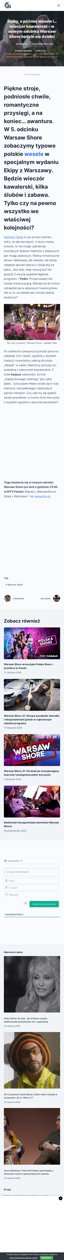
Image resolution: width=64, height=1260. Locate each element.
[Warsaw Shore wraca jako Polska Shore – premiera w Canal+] (32, 643)
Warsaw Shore (14, 584)
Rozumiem (46, 1258)
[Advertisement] (32, 442)
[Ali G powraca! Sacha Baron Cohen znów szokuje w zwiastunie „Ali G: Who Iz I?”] (32, 1060)
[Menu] (58, 5)
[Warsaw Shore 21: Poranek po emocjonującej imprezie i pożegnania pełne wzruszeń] (32, 750)
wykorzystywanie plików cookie (23, 1258)
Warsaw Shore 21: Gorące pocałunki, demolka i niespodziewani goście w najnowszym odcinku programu (31, 719)
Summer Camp (13, 237)
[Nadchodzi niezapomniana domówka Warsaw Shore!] (32, 801)
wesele (33, 154)
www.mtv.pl (42, 496)
